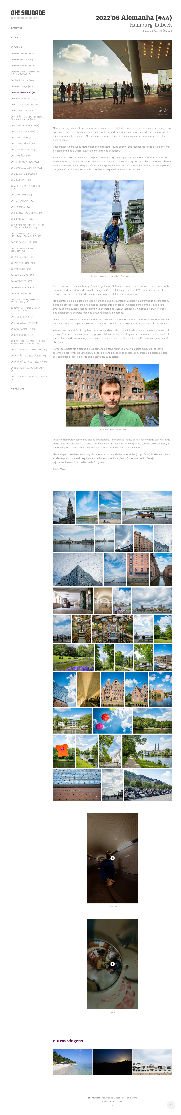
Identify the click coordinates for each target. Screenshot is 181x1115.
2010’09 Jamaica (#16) (22, 275)
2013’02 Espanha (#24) (22, 219)
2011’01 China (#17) (21, 269)
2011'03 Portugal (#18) (23, 263)
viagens (16, 47)
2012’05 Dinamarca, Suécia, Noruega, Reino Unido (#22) (26, 235)
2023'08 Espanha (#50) (23, 53)
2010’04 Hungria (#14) (23, 287)
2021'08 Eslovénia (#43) (23, 98)
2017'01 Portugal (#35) (23, 149)
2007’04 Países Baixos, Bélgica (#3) (29, 361)
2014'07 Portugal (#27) (23, 200)
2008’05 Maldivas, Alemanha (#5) (29, 349)
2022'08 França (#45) (22, 86)
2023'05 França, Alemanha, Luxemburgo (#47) (26, 73)
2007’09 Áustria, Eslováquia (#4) (28, 355)
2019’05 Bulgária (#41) (23, 110)
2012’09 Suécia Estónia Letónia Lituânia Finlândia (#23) (27, 226)
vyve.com (17, 388)
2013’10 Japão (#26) (21, 206)
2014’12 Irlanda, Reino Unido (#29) (26, 187)
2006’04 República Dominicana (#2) (27, 369)
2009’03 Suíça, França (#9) (25, 322)
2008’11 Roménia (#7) (22, 335)
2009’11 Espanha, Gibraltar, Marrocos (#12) (25, 300)
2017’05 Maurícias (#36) (23, 143)
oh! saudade (94, 1097)
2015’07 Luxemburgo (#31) (24, 174)
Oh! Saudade (28, 12)
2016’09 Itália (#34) (21, 155)
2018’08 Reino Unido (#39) (25, 125)
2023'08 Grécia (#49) (22, 59)
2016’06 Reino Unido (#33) (25, 161)
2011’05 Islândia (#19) (22, 257)
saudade (16, 27)
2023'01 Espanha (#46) (22, 80)
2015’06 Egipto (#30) (21, 180)
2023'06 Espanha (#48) (23, 65)
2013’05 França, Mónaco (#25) (27, 213)
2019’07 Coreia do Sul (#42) (25, 104)
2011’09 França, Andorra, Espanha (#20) (25, 249)
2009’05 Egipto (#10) (22, 316)
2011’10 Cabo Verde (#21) (24, 242)
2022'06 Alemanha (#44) (24, 92)
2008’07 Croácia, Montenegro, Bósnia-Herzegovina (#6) (28, 342)
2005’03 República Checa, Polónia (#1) (29, 377)
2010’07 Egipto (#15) (21, 281)
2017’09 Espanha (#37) (22, 137)
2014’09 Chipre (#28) (21, 194)
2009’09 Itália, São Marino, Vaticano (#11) (26, 309)
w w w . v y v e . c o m (112, 1101)
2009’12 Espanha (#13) (22, 293)
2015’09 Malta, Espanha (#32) (26, 168)
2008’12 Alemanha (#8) (23, 329)
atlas (14, 37)
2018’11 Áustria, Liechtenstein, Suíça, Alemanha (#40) (27, 118)
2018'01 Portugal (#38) (23, 131)
